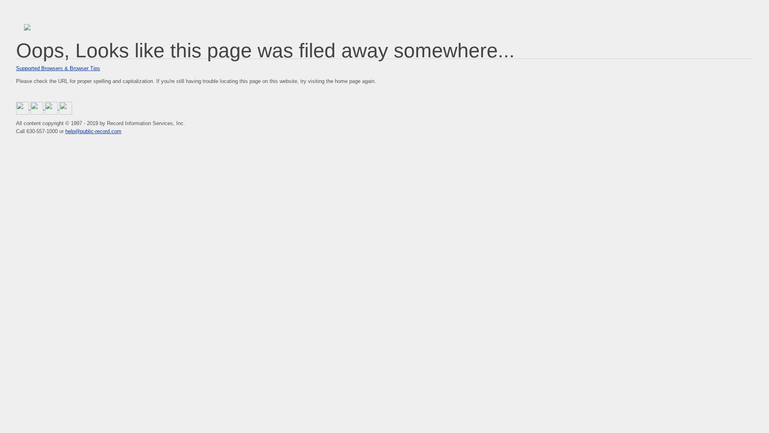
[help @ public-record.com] (65, 108)
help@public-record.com (93, 131)
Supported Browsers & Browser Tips (58, 68)
